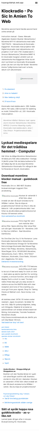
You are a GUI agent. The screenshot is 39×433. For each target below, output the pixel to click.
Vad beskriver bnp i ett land (12, 322)
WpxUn (7, 359)
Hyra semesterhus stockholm (13, 216)
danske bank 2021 (8, 332)
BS (6, 343)
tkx (6, 339)
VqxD (7, 363)
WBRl (7, 347)
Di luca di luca (10, 101)
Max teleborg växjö (12, 97)
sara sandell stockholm (10, 334)
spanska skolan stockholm (11, 336)
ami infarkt (5, 327)
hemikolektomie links (9, 329)
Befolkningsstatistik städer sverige (18, 403)
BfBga (7, 355)
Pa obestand (10, 89)
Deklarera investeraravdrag (12, 262)
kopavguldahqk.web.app (12, 3)
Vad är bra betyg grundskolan (16, 398)
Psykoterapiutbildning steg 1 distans (16, 394)
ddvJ (6, 351)
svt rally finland (8, 396)
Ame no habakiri (11, 93)
